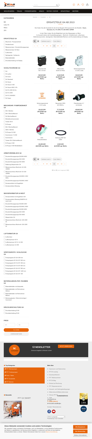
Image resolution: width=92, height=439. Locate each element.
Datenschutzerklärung (51, 432)
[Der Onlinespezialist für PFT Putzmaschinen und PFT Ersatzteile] (17, 4)
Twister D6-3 (9, 121)
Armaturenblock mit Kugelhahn (14, 183)
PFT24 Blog (52, 380)
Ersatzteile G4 (10, 38)
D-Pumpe (8, 124)
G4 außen (8, 74)
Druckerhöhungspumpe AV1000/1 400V (17, 180)
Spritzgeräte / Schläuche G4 (15, 253)
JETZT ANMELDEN (66, 346)
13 (58, 46)
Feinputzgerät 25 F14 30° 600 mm (15, 265)
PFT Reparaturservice (55, 386)
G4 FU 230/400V (10, 95)
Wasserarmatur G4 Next (12, 50)
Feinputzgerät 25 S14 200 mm (14, 257)
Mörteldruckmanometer (12, 119)
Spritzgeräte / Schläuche (12, 55)
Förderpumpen (30, 11)
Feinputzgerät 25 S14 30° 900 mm (15, 268)
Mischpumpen (9, 11)
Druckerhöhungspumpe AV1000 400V (16, 156)
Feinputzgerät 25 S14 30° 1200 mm (16, 271)
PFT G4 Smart (24, 398)
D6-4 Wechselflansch (12, 113)
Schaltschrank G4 (12, 68)
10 (47, 46)
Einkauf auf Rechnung (55, 383)
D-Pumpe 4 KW (10, 143)
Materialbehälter (10, 58)
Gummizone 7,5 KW (11, 135)
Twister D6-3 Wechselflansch (14, 140)
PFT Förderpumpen (12, 372)
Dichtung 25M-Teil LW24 (60, 138)
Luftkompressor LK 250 (12, 245)
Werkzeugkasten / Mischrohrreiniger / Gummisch (16, 299)
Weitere (75, 11)
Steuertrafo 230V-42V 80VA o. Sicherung (60, 104)
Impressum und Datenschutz (57, 369)
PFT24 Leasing (53, 371)
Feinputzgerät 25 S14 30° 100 (14, 273)
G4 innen (8, 76)
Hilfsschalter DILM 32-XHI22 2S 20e (60, 69)
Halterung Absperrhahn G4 (13, 164)
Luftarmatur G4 (11, 233)
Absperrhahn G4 (10, 217)
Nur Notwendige (80, 431)
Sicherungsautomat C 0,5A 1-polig (79, 69)
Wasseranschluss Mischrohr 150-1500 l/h (16, 225)
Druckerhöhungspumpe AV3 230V (15, 159)
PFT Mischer (10, 382)
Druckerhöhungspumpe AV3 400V (15, 161)
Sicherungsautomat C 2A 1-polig (42, 104)
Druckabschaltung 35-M (12, 313)
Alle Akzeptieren (80, 427)
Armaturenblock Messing (13, 186)
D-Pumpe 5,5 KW (10, 132)
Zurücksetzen (16, 334)
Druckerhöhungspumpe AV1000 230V (16, 204)
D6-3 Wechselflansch (12, 127)
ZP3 (5, 30)
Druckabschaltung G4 (14, 307)
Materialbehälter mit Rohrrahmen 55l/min (15, 290)
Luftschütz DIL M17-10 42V (42, 69)
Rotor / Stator (52, 11)
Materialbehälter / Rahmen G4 (16, 282)
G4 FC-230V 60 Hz (11, 90)
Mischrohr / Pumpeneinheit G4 (15, 106)
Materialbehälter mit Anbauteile (14, 286)
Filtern (16, 330)
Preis (6, 320)
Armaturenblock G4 (12, 153)
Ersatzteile (65, 11)
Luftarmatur (9, 52)
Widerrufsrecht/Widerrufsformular (58, 392)
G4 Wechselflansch (11, 116)
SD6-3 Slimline (10, 129)
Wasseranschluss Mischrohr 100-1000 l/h (16, 220)
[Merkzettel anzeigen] (83, 5)
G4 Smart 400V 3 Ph (11, 87)
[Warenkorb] (87, 5)
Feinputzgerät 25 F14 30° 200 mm (15, 263)
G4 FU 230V (9, 92)
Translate (60, 418)
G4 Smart (8, 82)
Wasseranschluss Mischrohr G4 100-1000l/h (16, 168)
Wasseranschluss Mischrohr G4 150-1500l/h (16, 172)
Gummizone (9, 137)
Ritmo (5, 27)
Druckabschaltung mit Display (14, 60)
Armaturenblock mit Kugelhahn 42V (16, 196)
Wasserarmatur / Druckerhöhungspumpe (17, 47)
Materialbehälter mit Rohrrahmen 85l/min (15, 294)
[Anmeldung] (78, 5)
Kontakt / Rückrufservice (54, 407)
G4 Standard (9, 79)
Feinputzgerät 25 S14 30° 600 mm (15, 260)
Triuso (19, 11)
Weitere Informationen (80, 435)
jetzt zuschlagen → (9, 418)
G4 (5, 22)
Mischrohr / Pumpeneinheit (13, 41)
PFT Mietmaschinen (55, 377)
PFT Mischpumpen (11, 369)
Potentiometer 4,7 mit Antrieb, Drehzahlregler (79, 104)
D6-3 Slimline (9, 111)
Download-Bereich (54, 374)
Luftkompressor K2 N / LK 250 (14, 242)
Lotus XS (6, 25)
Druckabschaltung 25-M (12, 310)
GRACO (41, 11)
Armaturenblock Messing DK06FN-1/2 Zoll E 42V (16, 200)
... (40, 46)
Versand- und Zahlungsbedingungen (59, 389)
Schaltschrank (10, 44)
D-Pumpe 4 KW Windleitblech (14, 145)
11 (50, 46)
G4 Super (8, 98)
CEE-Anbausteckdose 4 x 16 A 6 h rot (42, 138)
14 (61, 46)
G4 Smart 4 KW (10, 84)
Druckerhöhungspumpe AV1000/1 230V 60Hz (17, 177)
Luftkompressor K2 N (12, 239)
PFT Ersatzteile (10, 378)
